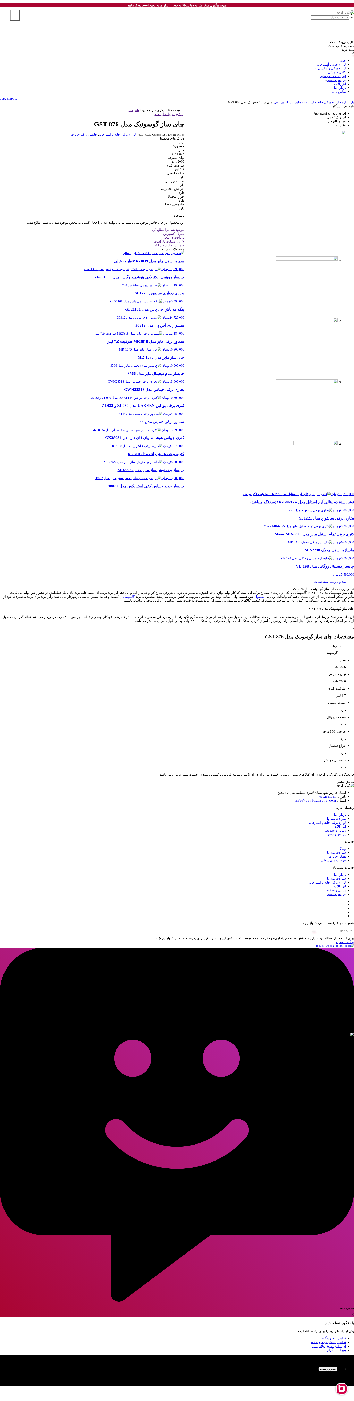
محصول (260, 596)
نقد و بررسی (337, 581)
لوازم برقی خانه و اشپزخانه (320, 102)
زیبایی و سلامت (335, 830)
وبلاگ (342, 848)
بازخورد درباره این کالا (169, 114)
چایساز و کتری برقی (287, 102)
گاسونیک (129, 596)
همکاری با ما (337, 856)
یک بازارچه (347, 102)
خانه (343, 60)
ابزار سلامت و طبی (333, 76)
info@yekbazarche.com (315, 800)
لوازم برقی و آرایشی (331, 68)
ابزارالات (340, 84)
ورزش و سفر (336, 80)
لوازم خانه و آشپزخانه (331, 64)
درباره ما (340, 88)
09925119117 (328, 796)
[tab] (337, 582)
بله (137, 110)
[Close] (15, 15)
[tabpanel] (177, 1374)
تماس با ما (339, 91)
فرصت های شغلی (333, 860)
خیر (130, 110)
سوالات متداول (336, 818)
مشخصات (321, 581)
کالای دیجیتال (336, 72)
